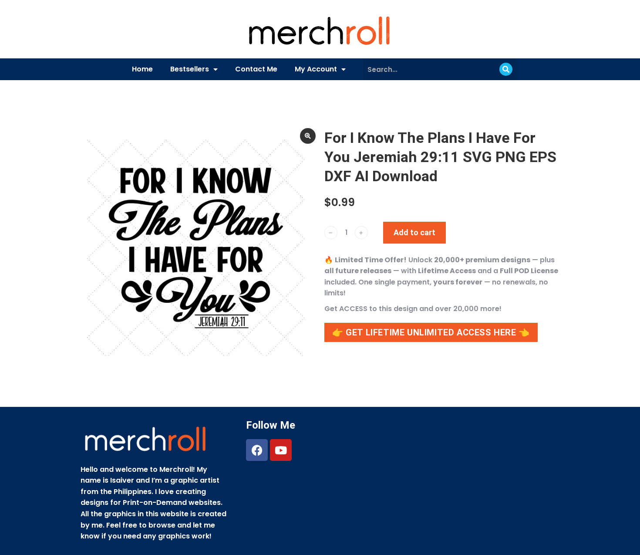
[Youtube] (281, 450)
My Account (316, 69)
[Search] (505, 69)
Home (142, 69)
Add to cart (414, 232)
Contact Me (256, 69)
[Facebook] (257, 450)
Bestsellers (189, 69)
